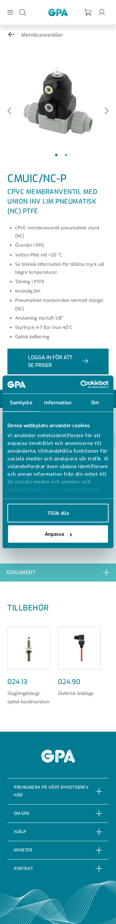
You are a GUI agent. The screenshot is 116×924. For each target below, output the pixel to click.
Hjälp (20, 831)
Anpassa (54, 534)
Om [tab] (95, 402)
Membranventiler (42, 35)
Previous (9, 111)
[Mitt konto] (102, 12)
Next (107, 111)
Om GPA (21, 813)
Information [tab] (58, 402)
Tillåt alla (58, 513)
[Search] (22, 12)
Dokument (20, 572)
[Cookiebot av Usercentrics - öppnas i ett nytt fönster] (82, 384)
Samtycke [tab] (21, 402)
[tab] (58, 572)
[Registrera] (88, 12)
